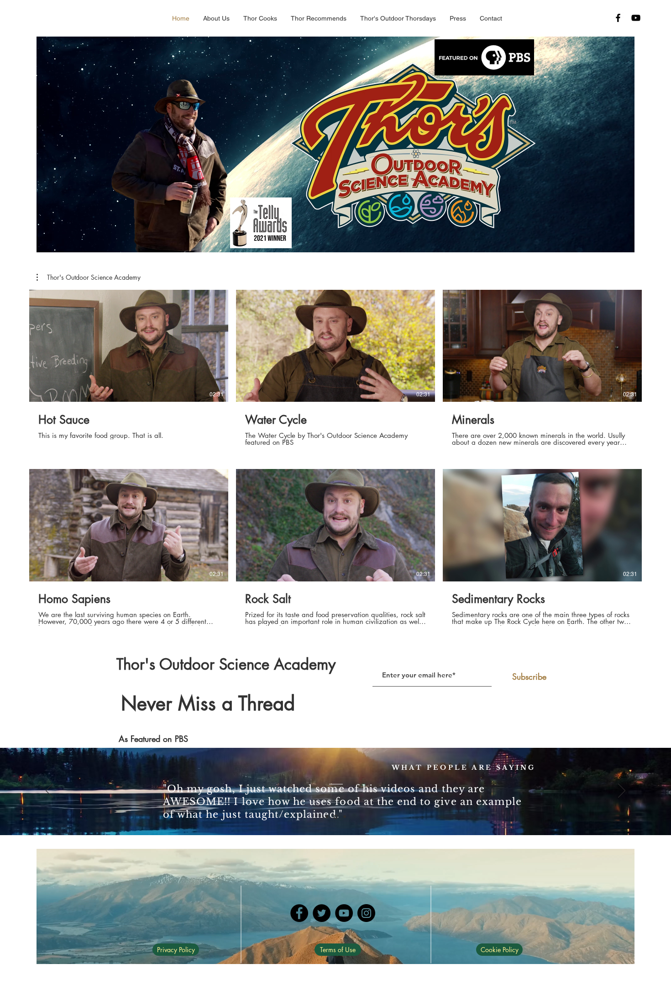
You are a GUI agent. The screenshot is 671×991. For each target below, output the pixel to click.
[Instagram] (366, 913)
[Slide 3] (344, 816)
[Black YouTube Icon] (635, 17)
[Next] (621, 791)
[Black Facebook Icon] (618, 17)
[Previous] (49, 791)
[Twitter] (321, 913)
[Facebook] (299, 913)
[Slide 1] (326, 816)
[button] (318, 18)
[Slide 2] (336, 817)
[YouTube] (344, 913)
